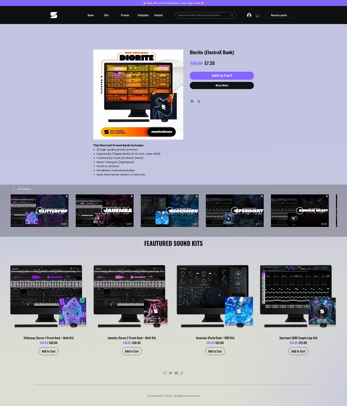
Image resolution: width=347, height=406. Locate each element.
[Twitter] (170, 373)
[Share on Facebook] (192, 101)
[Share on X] (199, 101)
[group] (173, 304)
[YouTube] (176, 373)
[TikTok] (181, 373)
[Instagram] (165, 373)
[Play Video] (39, 210)
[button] (110, 15)
